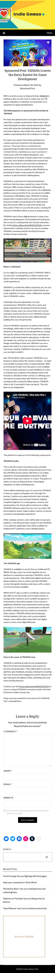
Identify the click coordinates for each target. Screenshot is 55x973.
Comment (10, 731)
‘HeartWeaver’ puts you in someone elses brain (25, 908)
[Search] (46, 857)
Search (7, 849)
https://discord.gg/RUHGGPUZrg (27, 225)
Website (8, 797)
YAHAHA (43, 96)
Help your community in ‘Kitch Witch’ (20, 882)
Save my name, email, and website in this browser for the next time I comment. (27, 812)
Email (8, 784)
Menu (49, 32)
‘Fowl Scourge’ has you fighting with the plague (25, 876)
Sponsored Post (27, 88)
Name (8, 770)
